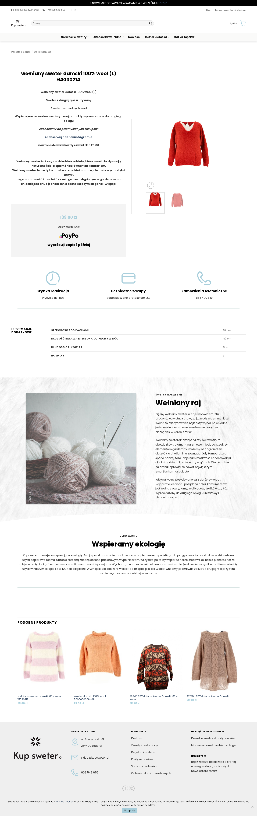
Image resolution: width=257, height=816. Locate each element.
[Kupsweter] (18, 23)
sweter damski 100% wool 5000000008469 (90, 698)
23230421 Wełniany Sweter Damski (208, 696)
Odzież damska (156, 37)
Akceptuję (129, 810)
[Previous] (152, 154)
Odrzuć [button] (162, 3)
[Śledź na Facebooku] (72, 10)
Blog (208, 10)
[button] (230, 10)
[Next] (225, 154)
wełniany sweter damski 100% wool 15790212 (39, 698)
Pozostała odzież (20, 51)
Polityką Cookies (65, 801)
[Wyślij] (151, 23)
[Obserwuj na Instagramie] (75, 10)
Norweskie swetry (74, 37)
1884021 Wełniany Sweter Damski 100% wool (154, 698)
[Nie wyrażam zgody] (252, 807)
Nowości (134, 37)
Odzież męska (184, 37)
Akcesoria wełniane (107, 37)
